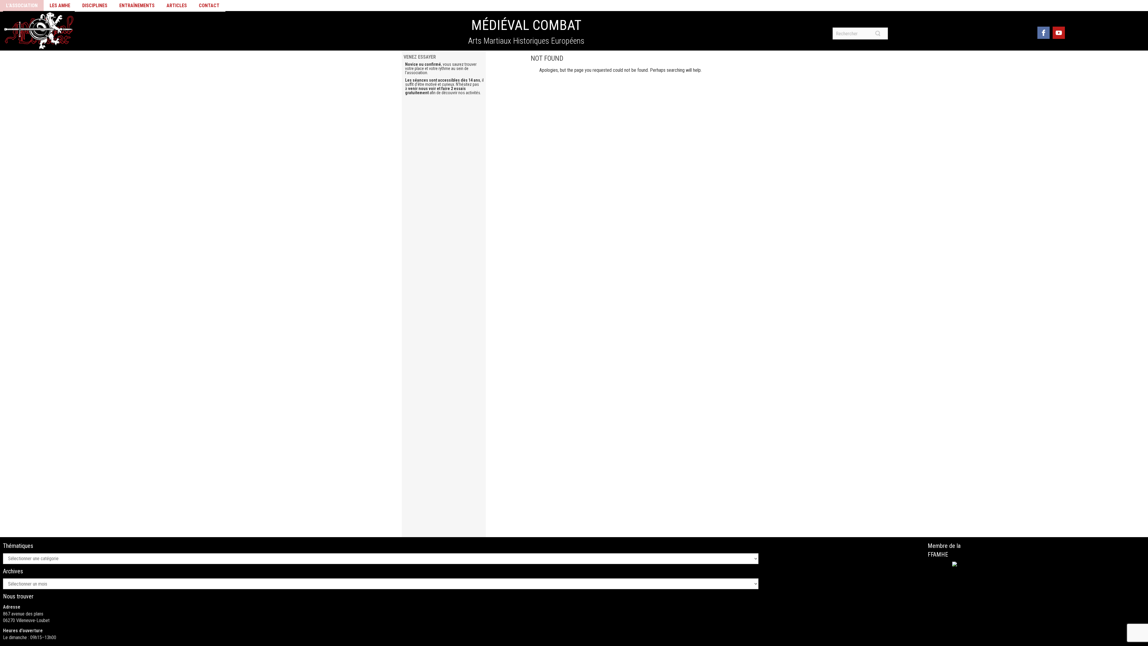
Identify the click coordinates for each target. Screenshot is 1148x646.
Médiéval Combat (526, 25)
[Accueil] (39, 31)
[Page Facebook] (1043, 32)
